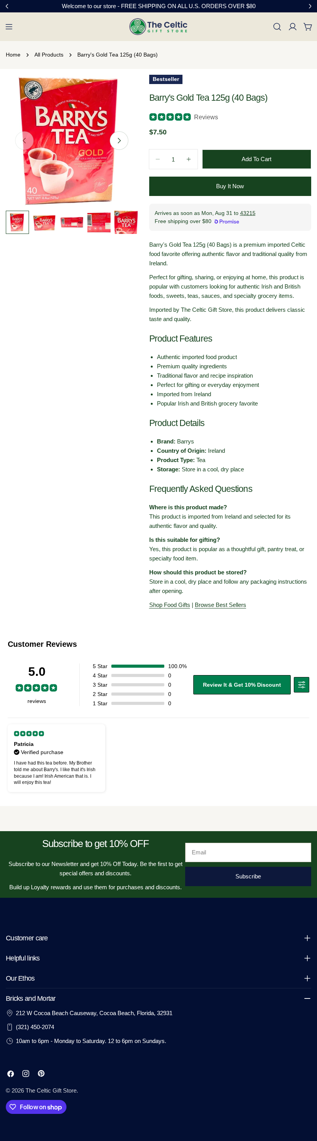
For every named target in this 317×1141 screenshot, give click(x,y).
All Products (48, 55)
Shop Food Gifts (169, 604)
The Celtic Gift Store (51, 1090)
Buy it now (230, 186)
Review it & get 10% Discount (242, 685)
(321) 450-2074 (35, 1027)
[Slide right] (119, 140)
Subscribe (248, 876)
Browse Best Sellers (220, 604)
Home (13, 55)
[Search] (277, 26)
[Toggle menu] (9, 26)
